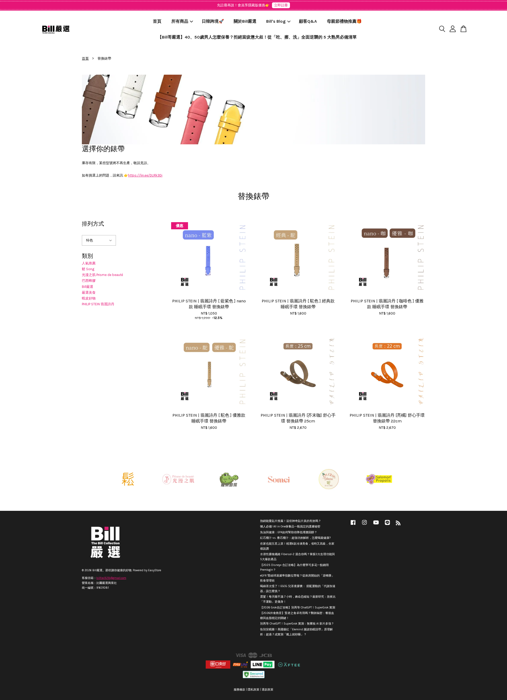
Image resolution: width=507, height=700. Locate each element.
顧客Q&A (308, 21)
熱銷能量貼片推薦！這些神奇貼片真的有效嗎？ (290, 521)
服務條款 (239, 689)
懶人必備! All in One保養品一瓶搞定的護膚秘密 (290, 526)
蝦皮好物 (89, 298)
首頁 (157, 21)
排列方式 (93, 224)
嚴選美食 (89, 292)
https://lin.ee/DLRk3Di (145, 175)
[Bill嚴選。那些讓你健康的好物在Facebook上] (353, 525)
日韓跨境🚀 (213, 21)
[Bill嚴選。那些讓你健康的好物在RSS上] (398, 524)
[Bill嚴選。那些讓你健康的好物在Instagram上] (364, 525)
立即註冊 (281, 5)
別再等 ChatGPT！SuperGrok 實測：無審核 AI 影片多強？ (297, 623)
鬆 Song (88, 269)
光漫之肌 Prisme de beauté (102, 275)
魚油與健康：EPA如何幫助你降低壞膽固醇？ (288, 532)
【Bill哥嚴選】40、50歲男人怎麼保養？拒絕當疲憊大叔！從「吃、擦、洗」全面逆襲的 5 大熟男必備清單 (257, 37)
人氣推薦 (89, 263)
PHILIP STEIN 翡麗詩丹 (98, 304)
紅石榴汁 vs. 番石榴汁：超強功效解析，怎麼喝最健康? (295, 538)
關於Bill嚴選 (245, 21)
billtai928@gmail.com (111, 578)
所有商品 (179, 21)
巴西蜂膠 (89, 281)
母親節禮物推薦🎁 (344, 21)
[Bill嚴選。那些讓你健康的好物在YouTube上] (376, 525)
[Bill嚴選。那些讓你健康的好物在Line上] (387, 525)
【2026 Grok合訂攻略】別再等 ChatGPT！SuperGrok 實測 (297, 607)
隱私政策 (253, 689)
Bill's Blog (275, 21)
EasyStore (154, 570)
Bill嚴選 (87, 287)
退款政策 (267, 689)
